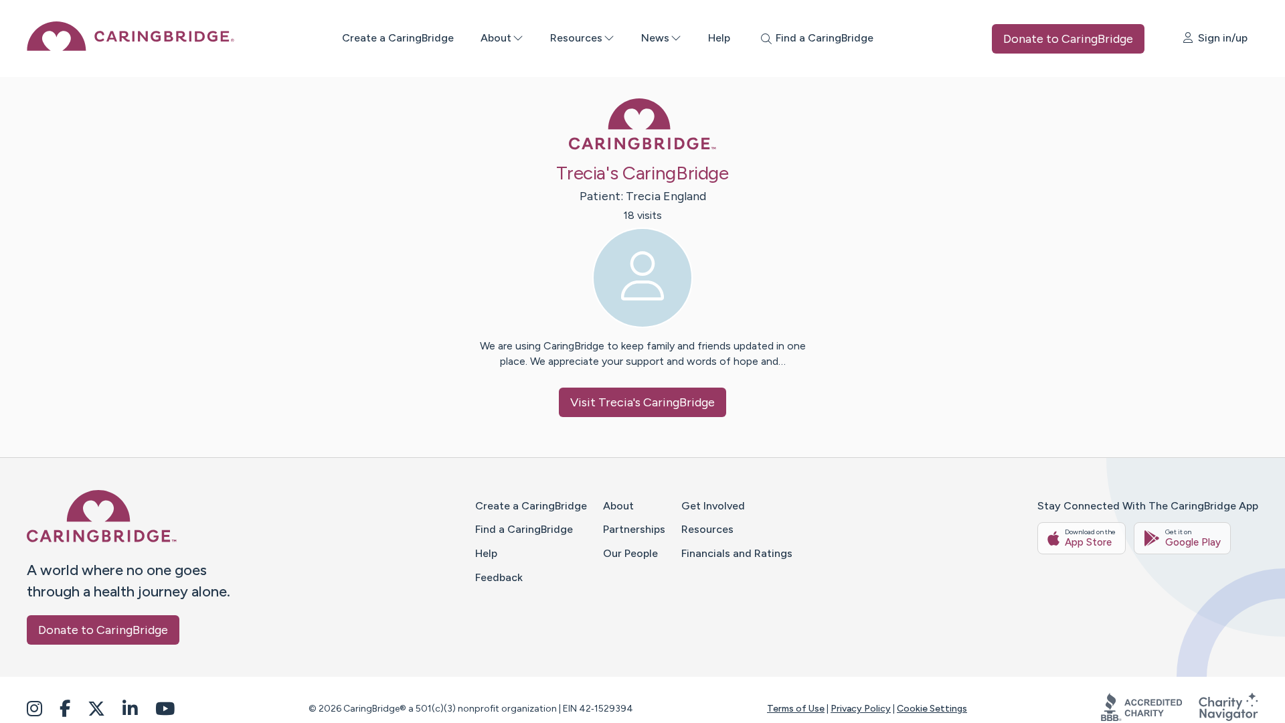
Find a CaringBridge (524, 529)
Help (719, 37)
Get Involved (713, 505)
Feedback (499, 577)
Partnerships (634, 529)
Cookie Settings (932, 708)
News (655, 37)
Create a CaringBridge (398, 37)
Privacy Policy (861, 708)
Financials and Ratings (736, 553)
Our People (630, 553)
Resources (576, 37)
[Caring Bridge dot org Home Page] (130, 47)
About (496, 37)
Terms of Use (796, 708)
